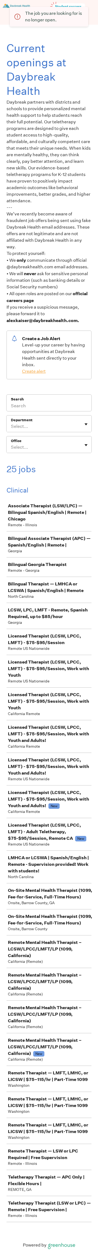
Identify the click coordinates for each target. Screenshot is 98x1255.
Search (17, 399)
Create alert (34, 371)
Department (21, 420)
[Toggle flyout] (86, 424)
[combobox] (11, 426)
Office (16, 441)
